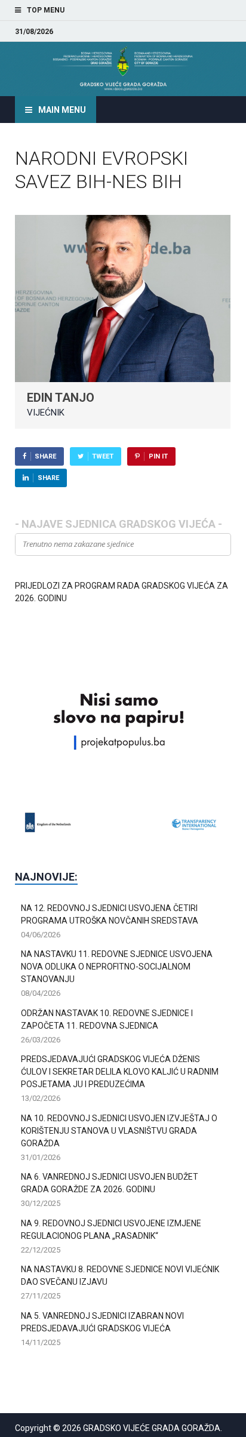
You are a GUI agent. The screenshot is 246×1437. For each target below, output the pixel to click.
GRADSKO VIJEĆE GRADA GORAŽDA (151, 1428)
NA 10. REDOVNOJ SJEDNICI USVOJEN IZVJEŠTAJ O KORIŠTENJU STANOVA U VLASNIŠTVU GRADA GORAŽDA (119, 1130)
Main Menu (62, 110)
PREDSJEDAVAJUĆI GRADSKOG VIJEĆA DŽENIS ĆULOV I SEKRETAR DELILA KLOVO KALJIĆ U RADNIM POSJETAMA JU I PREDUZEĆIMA (120, 1071)
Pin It (158, 456)
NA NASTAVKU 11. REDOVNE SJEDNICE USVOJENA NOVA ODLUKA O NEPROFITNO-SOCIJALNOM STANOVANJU (117, 966)
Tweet (102, 456)
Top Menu (45, 10)
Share (45, 456)
